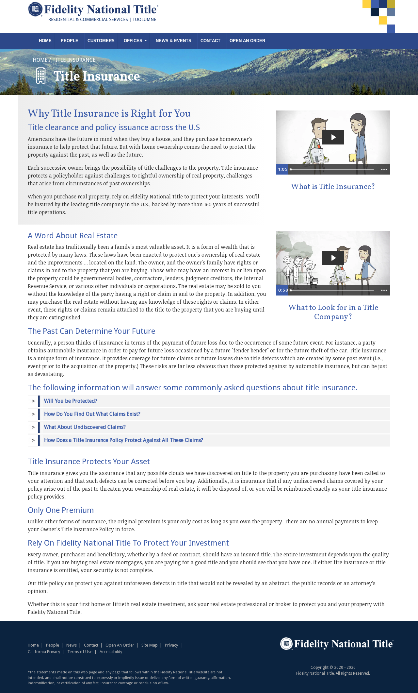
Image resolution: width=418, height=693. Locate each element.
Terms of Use (79, 651)
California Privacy (44, 651)
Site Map (149, 645)
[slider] (333, 169)
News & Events (173, 40)
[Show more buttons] (384, 169)
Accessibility (111, 651)
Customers (101, 40)
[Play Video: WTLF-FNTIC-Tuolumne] (333, 258)
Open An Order (247, 40)
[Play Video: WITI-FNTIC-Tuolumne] (333, 137)
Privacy (171, 645)
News (71, 645)
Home (45, 40)
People (69, 40)
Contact (210, 40)
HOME (40, 60)
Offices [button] (134, 40)
